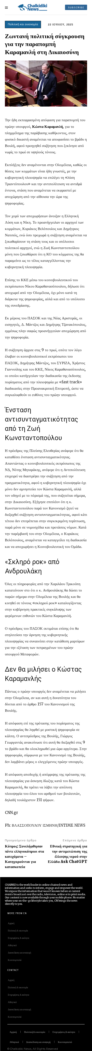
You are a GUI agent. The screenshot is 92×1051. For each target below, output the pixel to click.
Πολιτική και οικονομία (23, 24)
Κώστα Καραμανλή (47, 126)
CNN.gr (11, 812)
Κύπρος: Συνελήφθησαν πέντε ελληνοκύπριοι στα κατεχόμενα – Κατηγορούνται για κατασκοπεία (24, 856)
